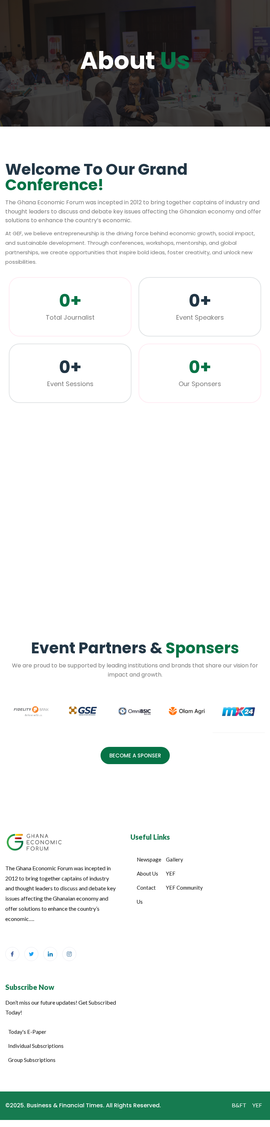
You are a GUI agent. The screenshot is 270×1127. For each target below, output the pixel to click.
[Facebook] (12, 954)
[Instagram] (69, 954)
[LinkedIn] (50, 954)
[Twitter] (31, 954)
